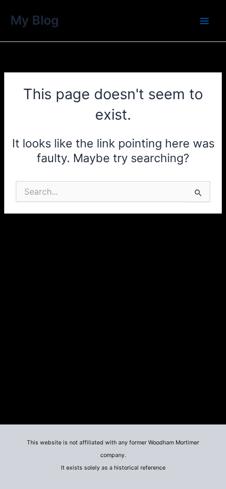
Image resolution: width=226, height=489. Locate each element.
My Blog (35, 20)
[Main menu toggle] (204, 21)
